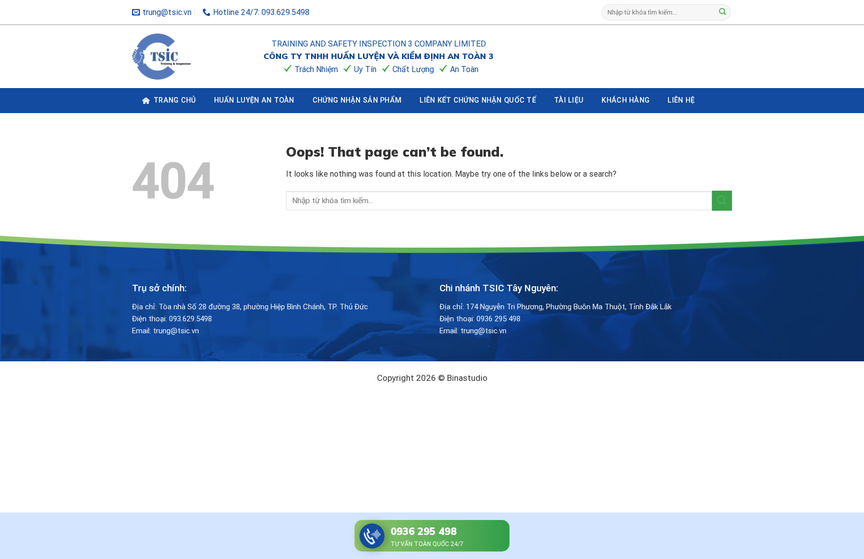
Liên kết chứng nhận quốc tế (478, 100)
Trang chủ (175, 100)
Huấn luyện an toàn (254, 100)
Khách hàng (626, 100)
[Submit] (722, 12)
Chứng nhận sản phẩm (357, 100)
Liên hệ (681, 100)
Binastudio (467, 378)
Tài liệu (569, 100)
